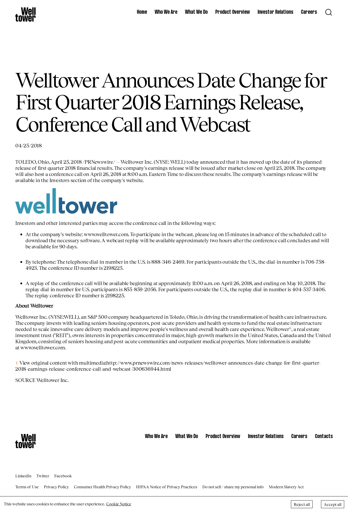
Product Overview (232, 12)
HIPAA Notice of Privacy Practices (166, 486)
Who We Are (166, 12)
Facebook (63, 475)
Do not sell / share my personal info (233, 486)
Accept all (332, 504)
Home (142, 12)
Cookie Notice (118, 503)
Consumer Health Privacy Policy (102, 486)
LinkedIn (23, 475)
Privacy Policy (56, 486)
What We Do (196, 12)
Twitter (42, 475)
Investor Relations (275, 12)
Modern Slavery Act (286, 486)
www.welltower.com (106, 234)
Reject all (302, 504)
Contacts (324, 436)
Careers (309, 12)
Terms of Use (27, 486)
